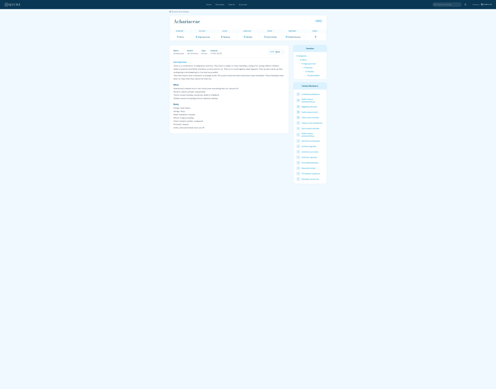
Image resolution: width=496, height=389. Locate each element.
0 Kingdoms (301, 56)
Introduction (180, 62)
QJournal (243, 4)
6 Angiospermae (309, 64)
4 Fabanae (308, 67)
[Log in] (465, 4)
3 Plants (303, 60)
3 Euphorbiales (313, 75)
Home (208, 4)
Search (231, 4)
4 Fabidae (309, 71)
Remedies (220, 4)
